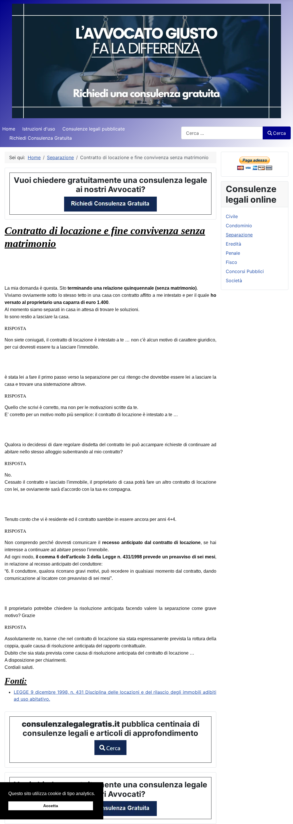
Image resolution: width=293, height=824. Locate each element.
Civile (232, 216)
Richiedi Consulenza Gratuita (40, 138)
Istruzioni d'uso (38, 129)
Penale (233, 253)
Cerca (279, 133)
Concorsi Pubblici (245, 271)
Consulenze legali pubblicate (93, 129)
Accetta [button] (50, 805)
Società (234, 280)
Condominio (239, 225)
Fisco (231, 262)
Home (8, 129)
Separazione (239, 235)
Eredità (233, 244)
